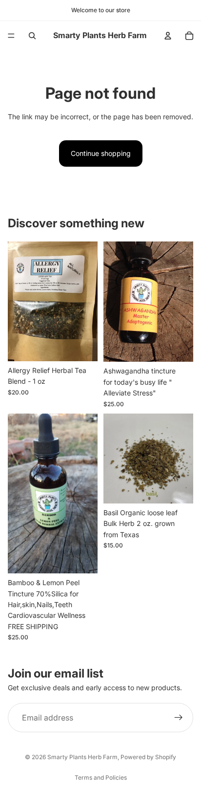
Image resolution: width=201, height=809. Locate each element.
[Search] (32, 35)
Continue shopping (101, 153)
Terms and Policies (101, 777)
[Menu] (11, 35)
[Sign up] (178, 717)
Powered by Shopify (148, 757)
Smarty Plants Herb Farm (82, 757)
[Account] (168, 35)
